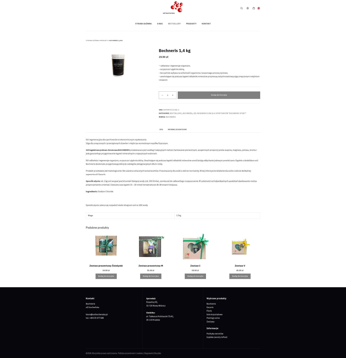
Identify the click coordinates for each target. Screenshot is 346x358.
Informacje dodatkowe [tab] (177, 129)
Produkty (191, 23)
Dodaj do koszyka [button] (106, 276)
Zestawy (210, 321)
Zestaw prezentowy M (151, 265)
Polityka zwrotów (215, 333)
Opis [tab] (161, 129)
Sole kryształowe (214, 314)
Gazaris (210, 307)
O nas (160, 23)
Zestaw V (240, 265)
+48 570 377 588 (96, 318)
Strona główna (143, 23)
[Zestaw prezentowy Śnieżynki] (106, 247)
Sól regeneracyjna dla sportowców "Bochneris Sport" (220, 113)
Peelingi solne (213, 318)
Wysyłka (157, 353)
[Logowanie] (248, 8)
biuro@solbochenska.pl (97, 314)
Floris (209, 310)
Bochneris (187, 113)
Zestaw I (195, 265)
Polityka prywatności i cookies (130, 353)
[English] (258, 8)
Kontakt (206, 23)
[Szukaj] (242, 8)
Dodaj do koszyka (219, 95)
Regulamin (148, 353)
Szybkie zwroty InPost (217, 337)
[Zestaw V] (240, 247)
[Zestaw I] (195, 247)
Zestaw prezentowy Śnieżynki (106, 265)
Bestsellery (174, 23)
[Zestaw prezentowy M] (150, 247)
